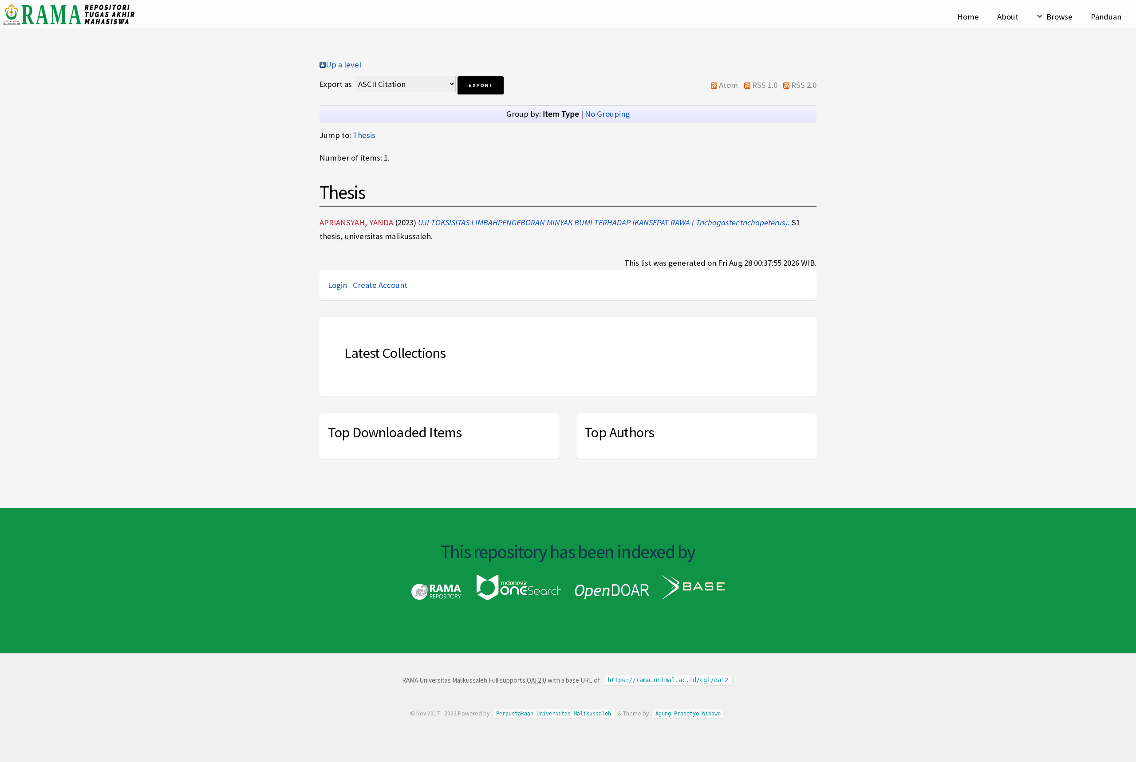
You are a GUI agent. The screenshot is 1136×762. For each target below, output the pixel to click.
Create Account (380, 285)
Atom (728, 85)
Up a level (343, 64)
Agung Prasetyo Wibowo (688, 714)
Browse (1059, 17)
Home (968, 17)
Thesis (364, 135)
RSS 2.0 (803, 85)
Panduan (1106, 17)
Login (337, 285)
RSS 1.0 (764, 85)
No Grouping (607, 114)
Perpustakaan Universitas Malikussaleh (553, 714)
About (1007, 17)
